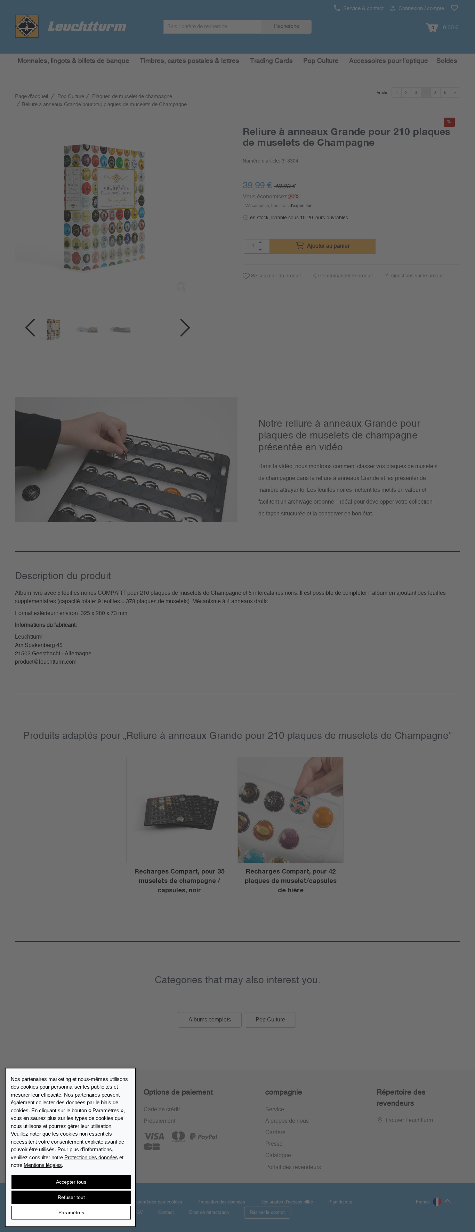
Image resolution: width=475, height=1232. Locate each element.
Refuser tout (71, 1197)
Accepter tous (71, 1182)
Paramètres (71, 1212)
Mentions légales (43, 1165)
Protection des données (91, 1157)
